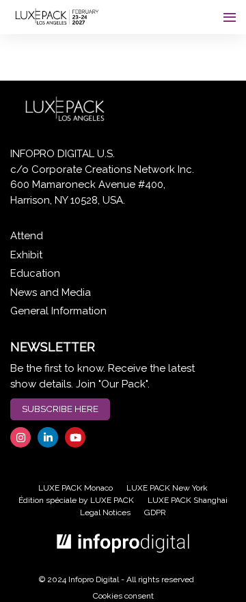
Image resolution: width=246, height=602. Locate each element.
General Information (58, 311)
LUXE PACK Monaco (75, 488)
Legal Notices (105, 512)
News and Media (50, 292)
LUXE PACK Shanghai (188, 500)
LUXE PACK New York (167, 488)
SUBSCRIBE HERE (60, 408)
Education (35, 273)
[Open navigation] (229, 17)
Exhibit (26, 255)
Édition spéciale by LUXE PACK (76, 500)
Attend (26, 236)
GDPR (155, 512)
